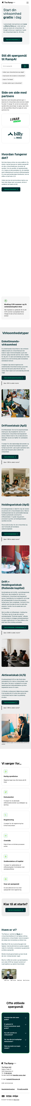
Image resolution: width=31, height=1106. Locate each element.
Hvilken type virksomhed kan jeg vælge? (13, 72)
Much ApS (16, 1100)
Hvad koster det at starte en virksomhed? (14, 76)
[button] (27, 3)
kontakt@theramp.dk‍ (13, 1079)
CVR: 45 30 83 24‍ (7, 1083)
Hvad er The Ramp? (8, 79)
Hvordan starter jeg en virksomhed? (12, 83)
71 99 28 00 (8, 1073)
